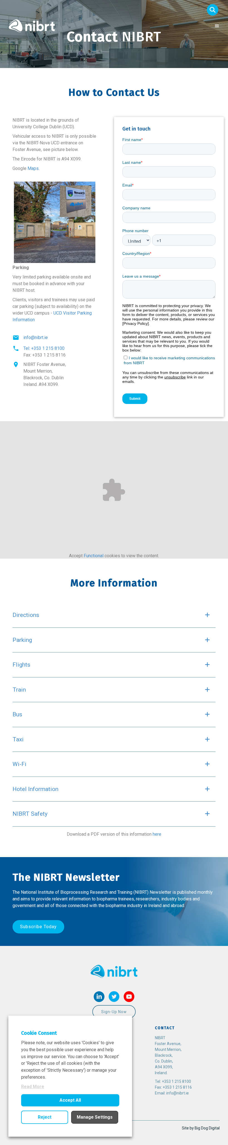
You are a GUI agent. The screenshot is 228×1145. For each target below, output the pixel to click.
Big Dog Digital (207, 1128)
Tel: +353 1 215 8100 (44, 348)
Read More (32, 1086)
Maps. (33, 168)
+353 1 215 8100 (176, 1081)
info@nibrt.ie (35, 337)
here (157, 834)
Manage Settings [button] (95, 1117)
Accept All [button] (70, 1100)
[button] (212, 10)
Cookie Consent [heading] (39, 1033)
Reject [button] (44, 1117)
